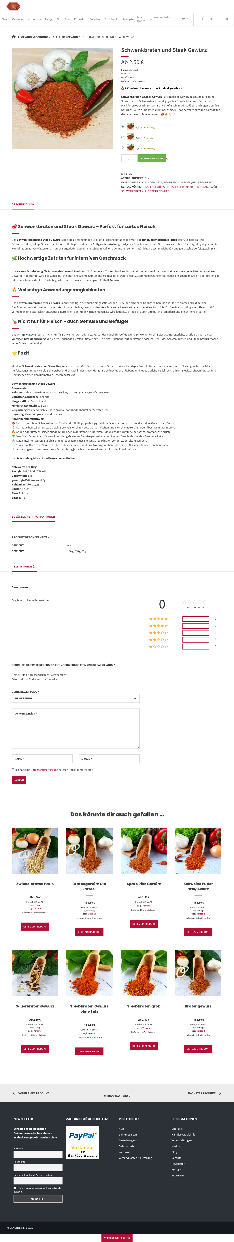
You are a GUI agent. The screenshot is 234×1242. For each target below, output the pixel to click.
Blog (174, 1152)
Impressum (178, 1175)
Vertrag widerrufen (117, 1238)
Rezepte (128, 19)
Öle (59, 19)
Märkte (175, 1146)
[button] (167, 158)
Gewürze (18, 19)
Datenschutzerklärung (44, 770)
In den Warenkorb (152, 158)
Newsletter (178, 1163)
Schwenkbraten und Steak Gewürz (145, 191)
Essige (49, 19)
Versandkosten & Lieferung (135, 1158)
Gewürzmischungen (35, 37)
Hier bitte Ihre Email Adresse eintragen (34, 1175)
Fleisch (170, 186)
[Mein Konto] (227, 19)
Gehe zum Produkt (34, 926)
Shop (5, 19)
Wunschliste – (162, 19)
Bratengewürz (154, 186)
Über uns (177, 1128)
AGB (121, 1128)
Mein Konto (141, 19)
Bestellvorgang (128, 1140)
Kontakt (176, 1169)
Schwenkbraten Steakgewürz (197, 186)
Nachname (19, 1161)
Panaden (80, 19)
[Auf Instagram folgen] (211, 19)
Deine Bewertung (25, 692)
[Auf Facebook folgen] (202, 19)
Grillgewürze (202, 182)
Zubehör (95, 19)
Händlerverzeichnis (183, 1134)
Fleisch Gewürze (68, 37)
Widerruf (124, 1152)
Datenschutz (126, 1146)
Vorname (18, 1148)
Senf (68, 19)
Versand (130, 76)
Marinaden (34, 19)
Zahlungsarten (128, 1134)
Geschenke (111, 19)
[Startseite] (13, 6)
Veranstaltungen (181, 1140)
